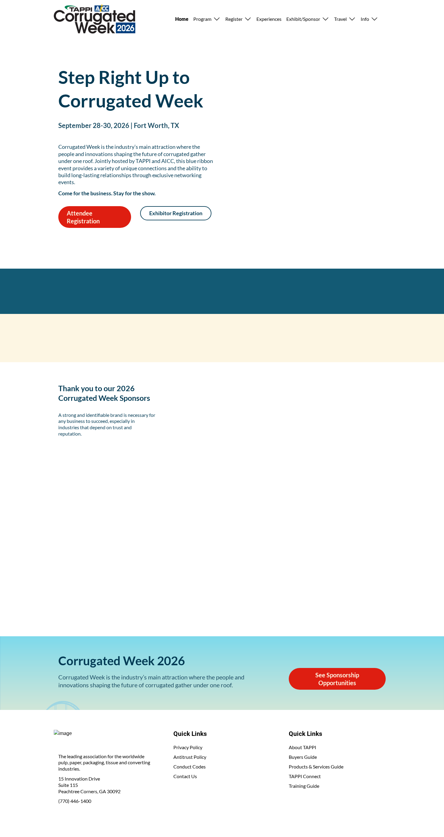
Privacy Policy (187, 747)
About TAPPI (302, 747)
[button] (206, 19)
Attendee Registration (83, 217)
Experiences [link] (269, 19)
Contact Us (185, 776)
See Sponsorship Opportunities (337, 678)
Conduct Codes (189, 766)
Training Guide (304, 786)
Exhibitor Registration (175, 213)
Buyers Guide (303, 757)
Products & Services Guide (316, 766)
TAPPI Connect (305, 776)
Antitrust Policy (189, 757)
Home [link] (181, 19)
